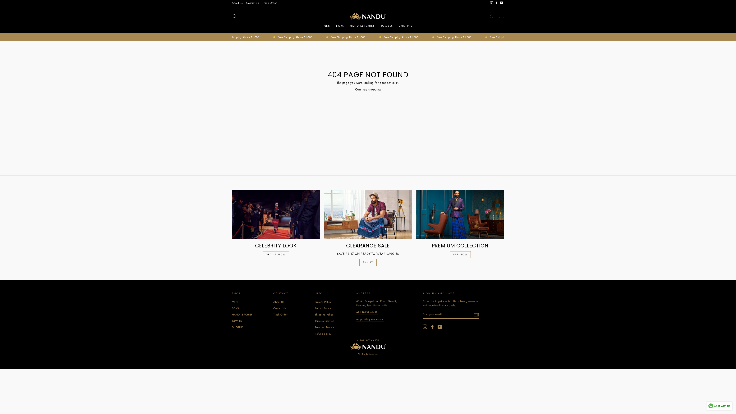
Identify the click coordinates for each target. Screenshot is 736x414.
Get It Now (276, 254)
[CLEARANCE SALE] (368, 215)
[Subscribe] (476, 314)
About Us (237, 3)
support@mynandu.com (370, 319)
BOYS (340, 26)
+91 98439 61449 (367, 312)
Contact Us (252, 3)
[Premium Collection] (460, 215)
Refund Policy (323, 308)
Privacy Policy (323, 302)
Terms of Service (324, 321)
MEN (327, 26)
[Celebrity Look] (276, 215)
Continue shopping (368, 89)
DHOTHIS (405, 26)
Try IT (368, 262)
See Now (460, 254)
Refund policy (323, 334)
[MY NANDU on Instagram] (425, 326)
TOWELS (387, 26)
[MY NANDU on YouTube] (440, 326)
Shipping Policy (324, 314)
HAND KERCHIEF (362, 26)
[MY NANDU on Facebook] (432, 326)
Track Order (270, 3)
